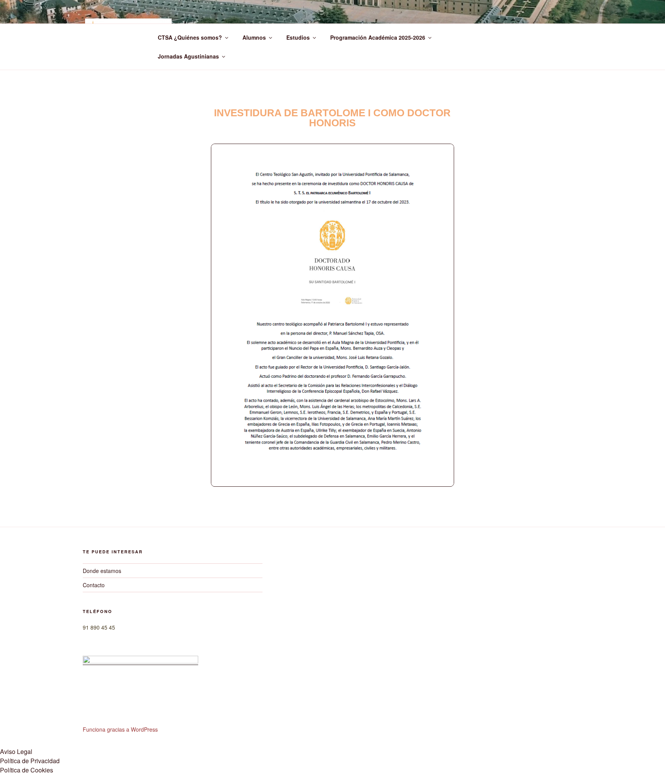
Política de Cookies (26, 770)
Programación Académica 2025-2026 (377, 37)
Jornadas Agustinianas (188, 56)
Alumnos (254, 37)
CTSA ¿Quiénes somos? (190, 37)
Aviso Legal (16, 751)
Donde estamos (102, 571)
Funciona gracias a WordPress (120, 729)
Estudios (298, 37)
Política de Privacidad (30, 760)
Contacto (94, 585)
